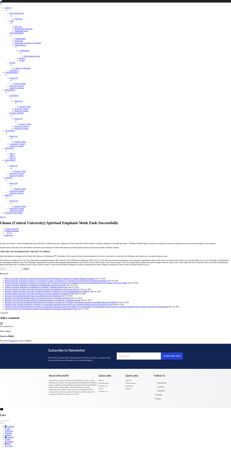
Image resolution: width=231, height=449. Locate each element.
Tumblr (7, 439)
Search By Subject (21, 111)
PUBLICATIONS (17, 113)
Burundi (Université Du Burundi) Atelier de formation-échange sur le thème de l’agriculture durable (42, 300)
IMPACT (8, 195)
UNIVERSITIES (11, 73)
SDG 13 (13, 158)
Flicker (158, 398)
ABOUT (8, 8)
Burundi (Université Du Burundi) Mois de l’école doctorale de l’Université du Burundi (38, 298)
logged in (13, 341)
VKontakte (9, 442)
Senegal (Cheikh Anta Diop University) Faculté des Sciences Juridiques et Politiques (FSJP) (40, 294)
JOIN (12, 21)
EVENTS (8, 178)
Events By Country (17, 191)
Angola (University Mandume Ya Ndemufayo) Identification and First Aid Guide (35, 285)
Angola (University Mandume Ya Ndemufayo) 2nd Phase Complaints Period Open (36, 287)
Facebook (161, 383)
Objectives (18, 19)
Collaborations (20, 39)
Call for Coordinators (22, 68)
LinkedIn (161, 391)
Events (21, 60)
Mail (8, 444)
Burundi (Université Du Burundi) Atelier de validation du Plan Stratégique (33, 296)
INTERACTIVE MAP (13, 213)
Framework (18, 41)
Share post (9, 235)
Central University (12, 229)
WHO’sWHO (10, 160)
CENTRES (14, 96)
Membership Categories (23, 29)
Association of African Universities (27, 43)
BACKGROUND (17, 13)
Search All (14, 78)
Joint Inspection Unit (32, 56)
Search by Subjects (17, 88)
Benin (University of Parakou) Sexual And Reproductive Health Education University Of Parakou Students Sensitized (49, 279)
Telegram (8, 433)
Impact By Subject (17, 211)
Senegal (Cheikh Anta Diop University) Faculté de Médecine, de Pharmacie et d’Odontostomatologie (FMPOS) (47, 291)
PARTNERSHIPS (17, 33)
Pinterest (8, 435)
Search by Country (17, 86)
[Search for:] (11, 269)
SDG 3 (12, 154)
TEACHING (10, 131)
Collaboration (24, 51)
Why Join (18, 27)
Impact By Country (17, 209)
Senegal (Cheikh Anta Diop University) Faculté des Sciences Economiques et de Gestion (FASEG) (42, 289)
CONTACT (14, 70)
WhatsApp (9, 431)
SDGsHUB (9, 148)
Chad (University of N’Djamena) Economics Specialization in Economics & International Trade (41, 309)
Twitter (160, 387)
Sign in (2, 217)
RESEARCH (10, 90)
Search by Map (20, 84)
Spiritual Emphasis (12, 231)
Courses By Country (17, 144)
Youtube (159, 394)
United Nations (20, 45)
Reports (22, 58)
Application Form (21, 31)
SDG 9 (12, 156)
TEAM (12, 63)
